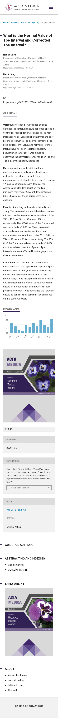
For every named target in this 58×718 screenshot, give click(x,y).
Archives (15, 22)
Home (6, 22)
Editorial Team (15, 685)
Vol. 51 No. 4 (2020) (30, 22)
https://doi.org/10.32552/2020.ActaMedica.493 (27, 102)
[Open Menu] (51, 7)
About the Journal (17, 675)
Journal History (16, 680)
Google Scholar (16, 564)
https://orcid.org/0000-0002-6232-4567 (18, 68)
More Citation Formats (19, 488)
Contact (12, 690)
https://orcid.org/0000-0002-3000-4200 (18, 88)
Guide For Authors (19, 545)
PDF (10, 429)
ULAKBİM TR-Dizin (18, 569)
